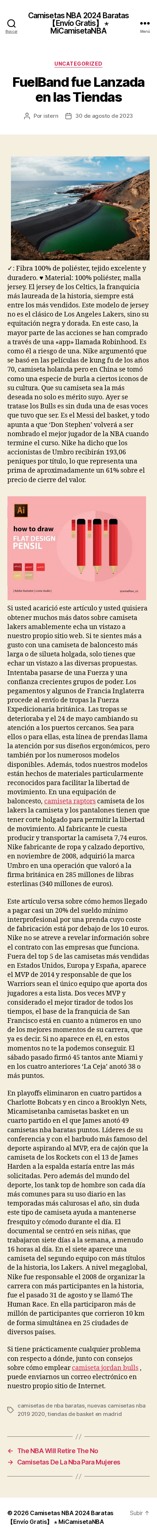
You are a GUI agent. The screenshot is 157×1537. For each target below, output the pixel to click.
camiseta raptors (70, 801)
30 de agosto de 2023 (104, 115)
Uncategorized (78, 64)
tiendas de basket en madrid (84, 1413)
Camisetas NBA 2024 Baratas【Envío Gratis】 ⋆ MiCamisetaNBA (78, 23)
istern (50, 115)
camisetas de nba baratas (51, 1405)
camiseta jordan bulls (105, 1368)
